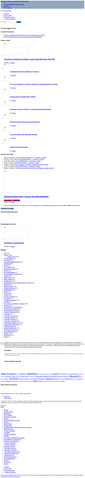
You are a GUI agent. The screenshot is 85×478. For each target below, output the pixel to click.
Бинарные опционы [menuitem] (10, 417)
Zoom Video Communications (54, 381)
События (7, 314)
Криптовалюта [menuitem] (8, 429)
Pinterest (50, 379)
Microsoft (75, 376)
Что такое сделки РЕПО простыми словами (23, 134)
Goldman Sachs (24, 376)
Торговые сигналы (10, 319)
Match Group (57, 376)
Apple (56, 374)
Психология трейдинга (11, 309)
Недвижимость (9, 290)
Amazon (32, 373)
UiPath (40, 381)
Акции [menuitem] (6, 410)
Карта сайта (8, 15)
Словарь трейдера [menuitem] (10, 443)
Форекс (6, 333)
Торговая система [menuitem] (9, 445)
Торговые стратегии (10, 321)
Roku (56, 379)
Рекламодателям (9, 17)
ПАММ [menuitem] (6, 436)
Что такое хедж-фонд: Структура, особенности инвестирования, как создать (34, 84)
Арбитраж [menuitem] (7, 413)
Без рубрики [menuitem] (8, 415)
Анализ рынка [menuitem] (8, 411)
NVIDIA (14, 378)
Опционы (7, 298)
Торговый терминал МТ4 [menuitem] (12, 451)
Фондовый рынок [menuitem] (9, 458)
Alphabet (23, 374)
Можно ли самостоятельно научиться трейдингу (25, 122)
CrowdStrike (8, 376)
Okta (21, 379)
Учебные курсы (9, 326)
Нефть (6, 291)
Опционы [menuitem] (7, 432)
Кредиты (7, 284)
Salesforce (69, 379)
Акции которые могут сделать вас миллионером (26, 196)
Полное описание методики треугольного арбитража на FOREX (24, 35)
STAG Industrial (15, 381)
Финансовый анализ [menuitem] (10, 457)
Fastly (18, 376)
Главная (6, 13)
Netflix (6, 379)
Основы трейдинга (10, 300)
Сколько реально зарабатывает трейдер (23, 97)
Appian (50, 374)
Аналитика (7, 260)
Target (24, 381)
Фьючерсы (7, 335)
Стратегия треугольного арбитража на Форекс (24, 71)
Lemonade (39, 376)
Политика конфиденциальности (14, 4)
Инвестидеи (16, 200)
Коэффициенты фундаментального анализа (17, 283)
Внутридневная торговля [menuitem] (12, 420)
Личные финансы (9, 288)
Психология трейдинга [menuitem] (11, 441)
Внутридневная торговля (12, 274)
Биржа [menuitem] (6, 418)
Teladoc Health (29, 381)
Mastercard (48, 376)
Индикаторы (8, 281)
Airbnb (17, 374)
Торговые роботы (9, 317)
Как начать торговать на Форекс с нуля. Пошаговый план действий (29, 59)
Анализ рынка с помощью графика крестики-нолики (31, 164)
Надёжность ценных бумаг (14, 243)
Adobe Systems (8, 373)
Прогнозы (7, 305)
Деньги (6, 276)
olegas (13, 63)
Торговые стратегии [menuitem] (10, 450)
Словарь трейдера (10, 19)
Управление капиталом (11, 324)
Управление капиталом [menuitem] (11, 453)
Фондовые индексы (10, 330)
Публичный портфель (11, 310)
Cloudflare (81, 374)
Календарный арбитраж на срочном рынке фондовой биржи (23, 37)
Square (8, 381)
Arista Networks (64, 374)
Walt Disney (45, 381)
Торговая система (9, 316)
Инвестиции (8, 279)
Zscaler (62, 381)
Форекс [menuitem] (6, 460)
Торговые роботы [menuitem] (9, 446)
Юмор (6, 337)
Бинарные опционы (10, 269)
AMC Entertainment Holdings (43, 374)
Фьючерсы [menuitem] (7, 462)
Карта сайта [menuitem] (8, 468)
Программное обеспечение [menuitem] (12, 439)
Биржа (6, 270)
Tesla (35, 381)
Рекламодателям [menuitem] (9, 470)
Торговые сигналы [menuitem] (10, 448)
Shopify (81, 379)
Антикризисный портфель (12, 262)
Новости (6, 293)
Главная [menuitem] (6, 467)
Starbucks (21, 381)
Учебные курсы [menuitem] (9, 455)
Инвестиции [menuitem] (8, 424)
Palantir (26, 379)
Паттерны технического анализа (14, 303)
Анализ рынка (8, 258)
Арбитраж (7, 263)
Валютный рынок (9, 272)
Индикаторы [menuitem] (8, 425)
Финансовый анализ (10, 328)
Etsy (15, 376)
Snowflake (3, 381)
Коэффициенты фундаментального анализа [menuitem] (17, 427)
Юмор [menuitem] (6, 464)
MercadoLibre (65, 376)
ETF (5, 253)
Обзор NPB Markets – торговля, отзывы (33, 157)
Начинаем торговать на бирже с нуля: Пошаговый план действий (30, 109)
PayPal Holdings (39, 379)
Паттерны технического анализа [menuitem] (14, 438)
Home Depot (32, 376)
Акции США (8, 200)
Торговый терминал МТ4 (12, 323)
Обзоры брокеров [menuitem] (9, 431)
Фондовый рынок (9, 331)
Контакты (7, 6)
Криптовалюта (8, 286)
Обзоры (6, 295)
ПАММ (6, 302)
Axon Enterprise (74, 374)
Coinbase (2, 376)
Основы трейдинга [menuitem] (10, 434)
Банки (6, 265)
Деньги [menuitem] (6, 422)
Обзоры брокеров (9, 297)
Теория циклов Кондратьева (19, 147)
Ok (1, 476)
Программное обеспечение (12, 307)
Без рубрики (8, 267)
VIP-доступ (8, 8)
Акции (6, 255)
